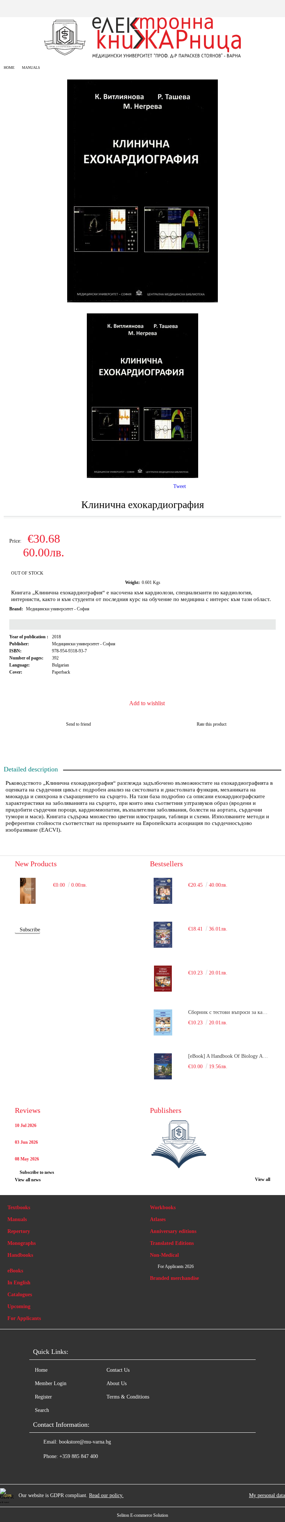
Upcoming (18, 1306)
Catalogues (19, 1294)
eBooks (15, 1271)
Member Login (50, 1383)
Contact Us (118, 1370)
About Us (117, 1383)
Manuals (31, 67)
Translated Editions (172, 1243)
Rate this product (211, 724)
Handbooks (20, 1255)
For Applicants (24, 1318)
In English (18, 1282)
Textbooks (18, 1207)
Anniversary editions (173, 1231)
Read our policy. (106, 1495)
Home (9, 67)
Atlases (158, 1219)
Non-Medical (164, 1255)
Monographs (21, 1243)
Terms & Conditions (128, 1397)
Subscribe (30, 929)
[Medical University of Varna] (178, 1145)
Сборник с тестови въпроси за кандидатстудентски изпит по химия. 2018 (229, 1012)
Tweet (179, 486)
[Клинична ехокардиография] (142, 301)
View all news (28, 1179)
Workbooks (163, 1207)
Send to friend (78, 724)
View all (262, 1179)
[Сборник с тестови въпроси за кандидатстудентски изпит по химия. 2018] (163, 1022)
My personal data (267, 1495)
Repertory (18, 1231)
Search (42, 1410)
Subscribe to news (37, 1172)
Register (43, 1397)
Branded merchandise (174, 1278)
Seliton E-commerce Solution (142, 1515)
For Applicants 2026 (176, 1266)
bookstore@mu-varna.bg (85, 1442)
